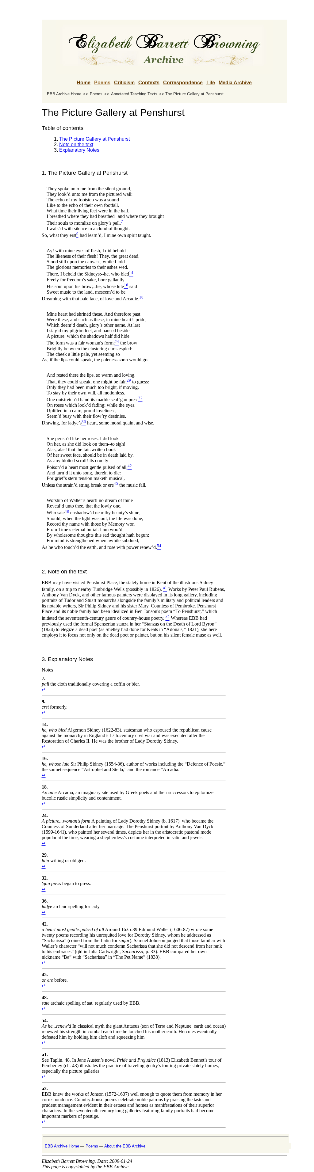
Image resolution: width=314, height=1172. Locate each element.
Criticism (124, 82)
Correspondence (183, 82)
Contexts (148, 82)
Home (83, 82)
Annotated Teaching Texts (134, 94)
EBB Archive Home (64, 94)
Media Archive (235, 82)
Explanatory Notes (79, 150)
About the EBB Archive (124, 1146)
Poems (102, 82)
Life (210, 82)
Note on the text (76, 144)
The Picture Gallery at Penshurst (94, 139)
